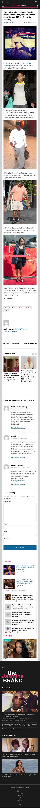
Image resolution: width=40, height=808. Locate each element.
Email (5, 531)
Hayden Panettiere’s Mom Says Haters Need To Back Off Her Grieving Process (11, 377)
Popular (7, 591)
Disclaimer (20, 791)
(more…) (22, 598)
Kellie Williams (9, 22)
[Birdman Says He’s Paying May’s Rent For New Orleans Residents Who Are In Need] (20, 701)
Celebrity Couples (9, 640)
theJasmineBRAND (24, 787)
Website (6, 538)
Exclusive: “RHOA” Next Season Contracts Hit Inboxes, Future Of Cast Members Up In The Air (25, 581)
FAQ (20, 798)
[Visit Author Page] (6, 323)
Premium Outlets (17, 465)
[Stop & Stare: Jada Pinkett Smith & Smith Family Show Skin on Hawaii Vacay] (20, 766)
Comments (22, 590)
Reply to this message (18, 428)
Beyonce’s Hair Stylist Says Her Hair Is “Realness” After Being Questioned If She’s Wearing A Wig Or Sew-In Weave (19, 725)
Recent (14, 590)
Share (8, 311)
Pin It (28, 308)
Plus (22, 308)
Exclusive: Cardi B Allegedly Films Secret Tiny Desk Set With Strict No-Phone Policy (25, 568)
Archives (19, 800)
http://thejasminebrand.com (11, 331)
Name (5, 524)
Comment (7, 501)
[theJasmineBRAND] (20, 5)
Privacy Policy (20, 793)
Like (15, 308)
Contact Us (20, 795)
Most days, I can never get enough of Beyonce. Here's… (23, 607)
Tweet (8, 308)
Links (19, 804)
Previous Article (12, 344)
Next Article (29, 344)
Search (20, 802)
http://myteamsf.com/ (18, 480)
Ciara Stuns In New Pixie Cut (10, 729)
